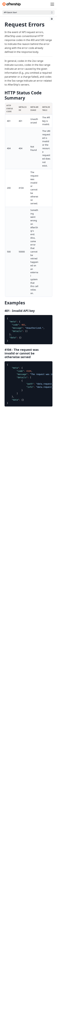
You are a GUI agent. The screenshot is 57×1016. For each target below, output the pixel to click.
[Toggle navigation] (52, 4)
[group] (28, 329)
